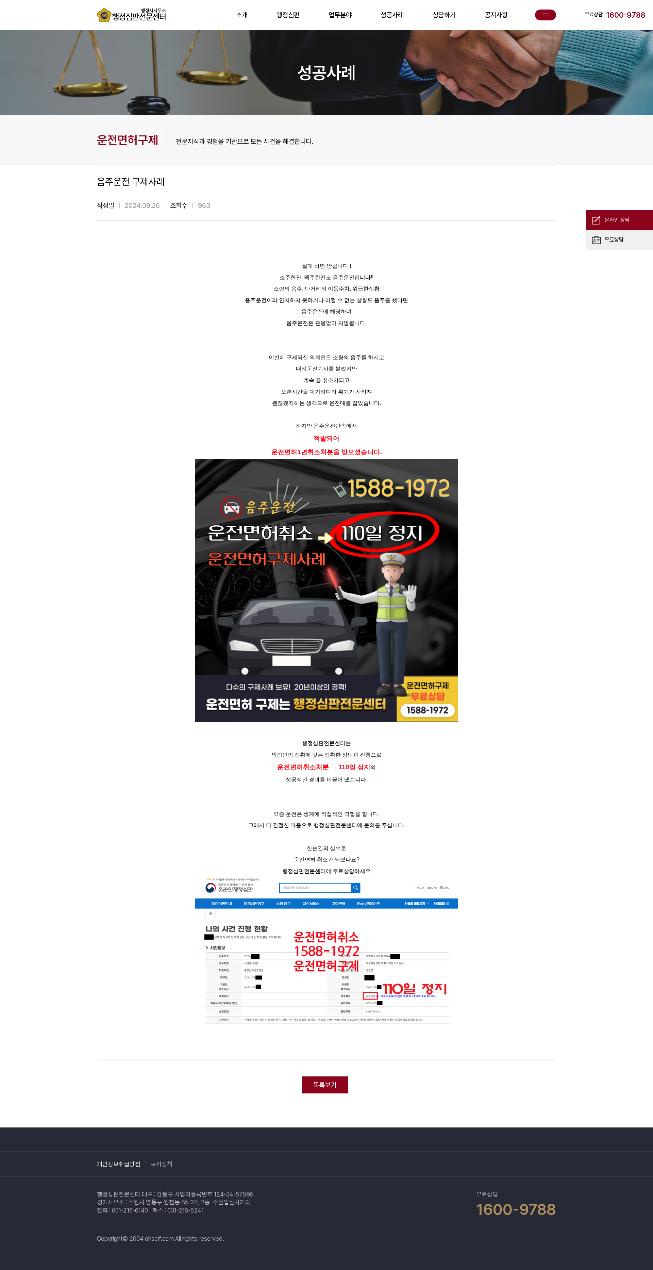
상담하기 (444, 15)
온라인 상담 (617, 220)
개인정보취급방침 (118, 1164)
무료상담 (614, 239)
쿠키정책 (161, 1164)
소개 (242, 15)
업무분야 (340, 15)
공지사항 (496, 15)
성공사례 (392, 15)
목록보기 (324, 1085)
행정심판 (288, 15)
